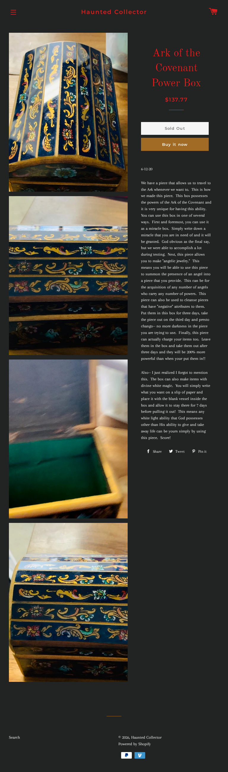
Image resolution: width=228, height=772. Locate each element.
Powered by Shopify (134, 744)
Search (14, 737)
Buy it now (175, 144)
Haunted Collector (114, 11)
